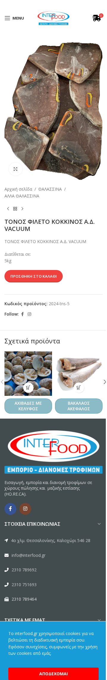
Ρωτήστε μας (70, 355)
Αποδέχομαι (51, 673)
